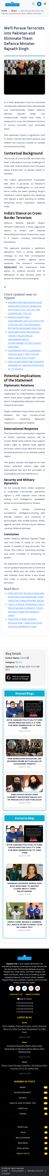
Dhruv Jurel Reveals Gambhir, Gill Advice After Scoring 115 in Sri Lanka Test (24, 924)
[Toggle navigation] (44, 4)
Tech (23, 1132)
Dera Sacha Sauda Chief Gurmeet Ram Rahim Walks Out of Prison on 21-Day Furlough (24, 797)
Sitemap (6, 1174)
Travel (23, 1114)
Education (23, 1148)
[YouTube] (37, 988)
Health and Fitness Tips (23, 1103)
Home (4, 11)
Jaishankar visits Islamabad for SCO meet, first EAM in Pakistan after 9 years (24, 354)
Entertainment (22, 1092)
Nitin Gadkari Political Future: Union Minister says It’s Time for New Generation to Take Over (24, 1029)
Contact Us (16, 994)
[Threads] (31, 988)
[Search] (33, 4)
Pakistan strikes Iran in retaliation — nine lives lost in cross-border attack (25, 623)
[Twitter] (24, 988)
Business (23, 1143)
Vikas (23, 658)
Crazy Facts (23, 1153)
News (14, 11)
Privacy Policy (35, 1171)
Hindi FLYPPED (33, 994)
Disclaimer (17, 1171)
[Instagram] (17, 988)
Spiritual (23, 1127)
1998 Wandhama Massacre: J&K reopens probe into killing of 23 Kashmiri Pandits (24, 761)
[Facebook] (11, 988)
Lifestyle (23, 1108)
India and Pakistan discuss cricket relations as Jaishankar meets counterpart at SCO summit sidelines (24, 339)
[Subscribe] (39, 4)
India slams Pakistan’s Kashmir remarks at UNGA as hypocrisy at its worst (26, 365)
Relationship (23, 1138)
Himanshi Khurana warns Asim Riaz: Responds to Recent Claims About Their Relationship (24, 1049)
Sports (23, 1098)
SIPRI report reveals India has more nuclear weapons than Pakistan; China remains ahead (26, 597)
